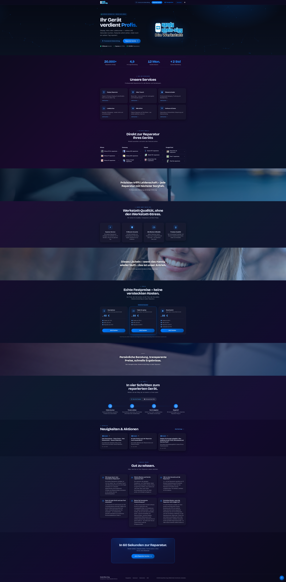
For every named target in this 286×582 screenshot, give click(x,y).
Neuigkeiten (169, 2)
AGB (148, 578)
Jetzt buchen (114, 330)
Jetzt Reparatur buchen (142, 556)
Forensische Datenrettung (143, 2)
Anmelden (179, 2)
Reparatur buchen (157, 2)
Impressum (135, 578)
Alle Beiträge (178, 429)
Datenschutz (142, 578)
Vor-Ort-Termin (137, 399)
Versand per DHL (150, 399)
